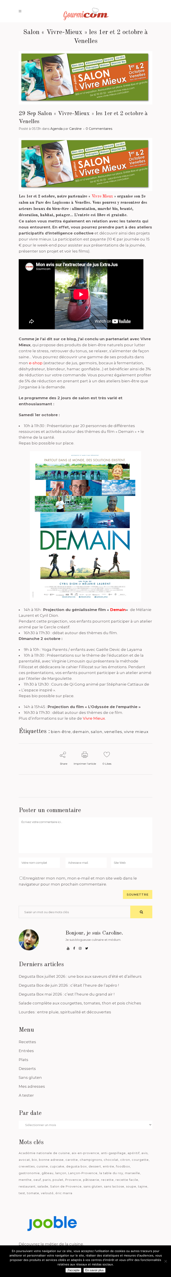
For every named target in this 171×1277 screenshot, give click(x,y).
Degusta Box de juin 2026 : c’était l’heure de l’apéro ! (69, 985)
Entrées (26, 1051)
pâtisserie (91, 1179)
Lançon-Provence (83, 1173)
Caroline (75, 129)
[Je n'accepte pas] (165, 1261)
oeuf (37, 1179)
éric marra (63, 1193)
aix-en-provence (85, 1153)
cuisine (42, 1166)
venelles (113, 731)
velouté (47, 1193)
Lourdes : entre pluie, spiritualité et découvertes (65, 1012)
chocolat (111, 1159)
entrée (108, 1166)
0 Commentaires (99, 129)
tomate (33, 1193)
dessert (95, 1166)
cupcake (57, 1166)
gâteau (47, 1173)
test (22, 1193)
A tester (26, 1095)
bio (34, 1159)
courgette (140, 1159)
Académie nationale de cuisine (44, 1153)
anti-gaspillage (113, 1153)
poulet (58, 1179)
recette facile (127, 1179)
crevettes (27, 1166)
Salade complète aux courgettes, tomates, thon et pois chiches (80, 1003)
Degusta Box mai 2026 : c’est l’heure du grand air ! (66, 994)
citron (125, 1159)
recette (107, 1179)
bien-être (61, 731)
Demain (118, 609)
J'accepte (73, 1270)
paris (47, 1179)
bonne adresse (51, 1159)
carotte (71, 1159)
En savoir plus (94, 1270)
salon (96, 731)
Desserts (27, 1068)
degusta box (76, 1166)
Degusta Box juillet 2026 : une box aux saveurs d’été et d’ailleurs (80, 976)
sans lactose (114, 1186)
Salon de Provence (66, 1186)
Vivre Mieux (94, 718)
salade (42, 1186)
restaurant (27, 1186)
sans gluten (92, 1186)
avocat (24, 1159)
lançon (60, 1173)
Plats (23, 1059)
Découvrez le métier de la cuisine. (51, 1244)
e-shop (36, 363)
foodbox (123, 1166)
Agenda (56, 129)
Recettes (27, 1042)
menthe (25, 1179)
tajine (142, 1186)
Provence (73, 1179)
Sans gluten (30, 1077)
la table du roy (111, 1173)
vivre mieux (136, 731)
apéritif (134, 1153)
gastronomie (29, 1173)
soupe (131, 1186)
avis (144, 1153)
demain (81, 731)
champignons (91, 1159)
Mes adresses (32, 1086)
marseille (132, 1173)
